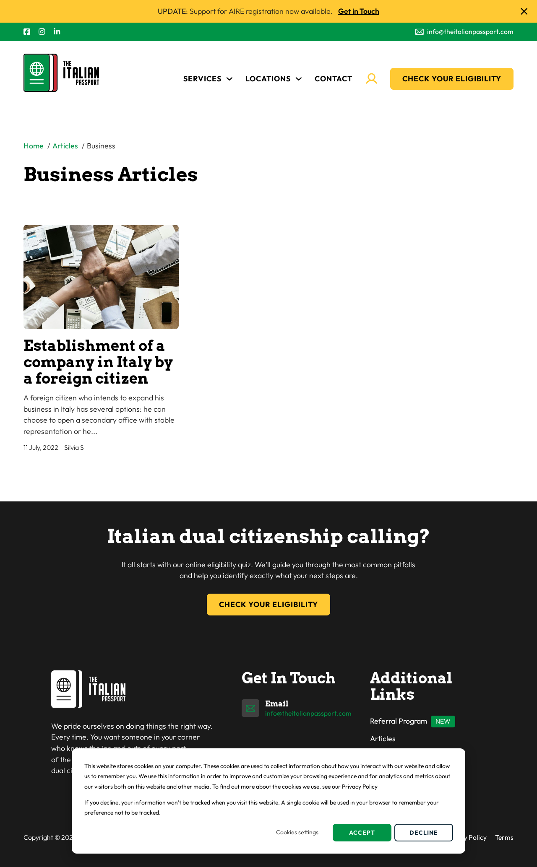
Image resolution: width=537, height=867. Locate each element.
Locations (268, 78)
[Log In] (371, 78)
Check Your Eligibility (451, 78)
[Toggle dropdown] (229, 79)
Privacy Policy (466, 837)
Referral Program (398, 721)
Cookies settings (297, 832)
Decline (423, 832)
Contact (333, 78)
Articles (383, 738)
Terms (504, 837)
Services (202, 78)
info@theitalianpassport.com (308, 713)
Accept (362, 832)
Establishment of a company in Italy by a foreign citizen (98, 362)
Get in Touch (358, 11)
